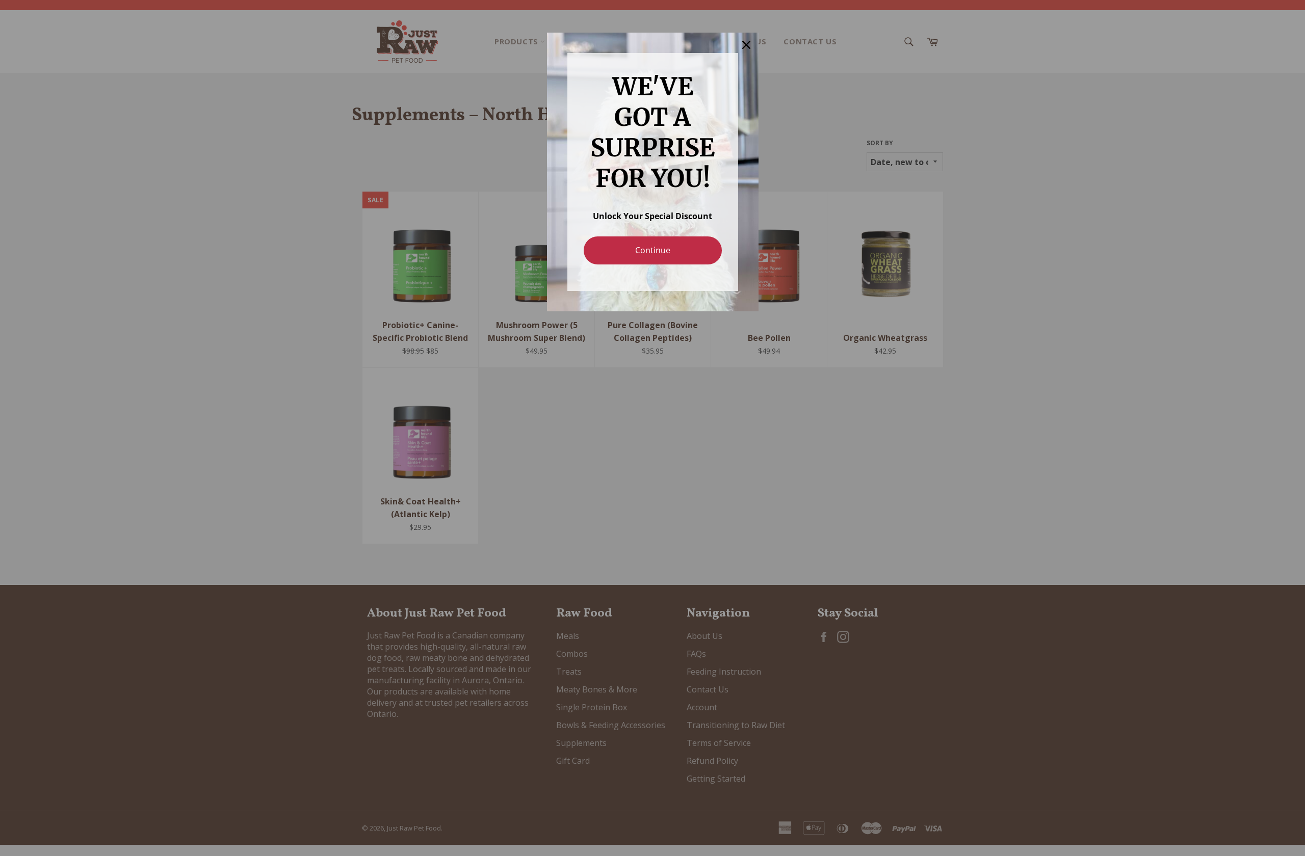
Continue (652, 250)
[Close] (746, 45)
